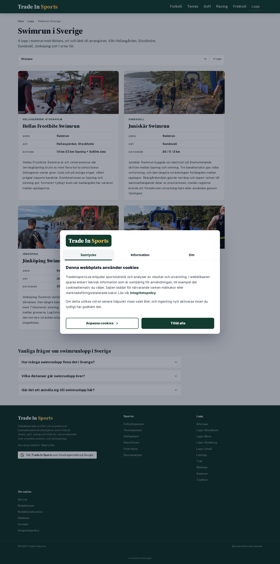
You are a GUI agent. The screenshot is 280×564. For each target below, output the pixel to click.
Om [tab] (192, 255)
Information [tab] (140, 255)
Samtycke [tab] (88, 255)
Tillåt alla (178, 323)
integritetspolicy (143, 293)
